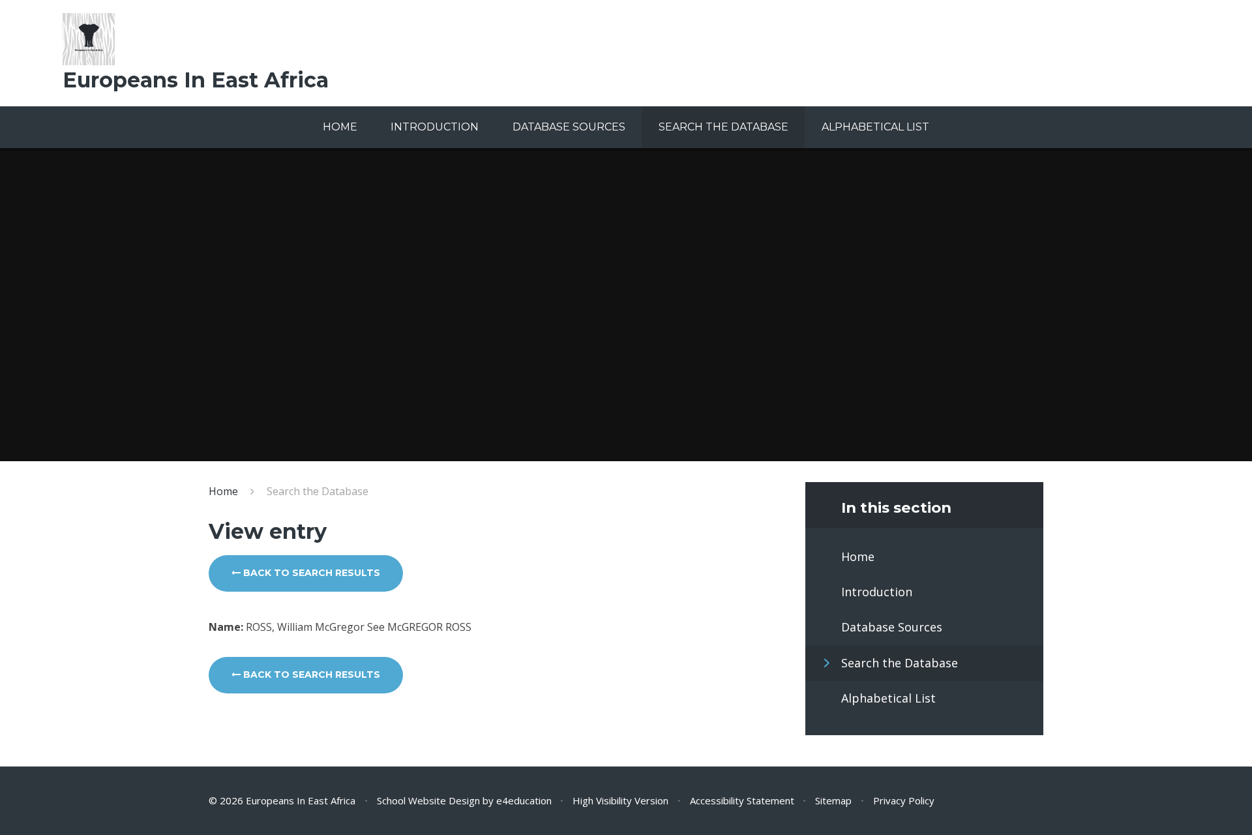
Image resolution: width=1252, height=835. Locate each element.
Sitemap (833, 800)
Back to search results (310, 573)
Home (223, 491)
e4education (524, 800)
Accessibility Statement (742, 800)
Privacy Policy (903, 800)
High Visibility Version (620, 800)
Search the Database (317, 491)
